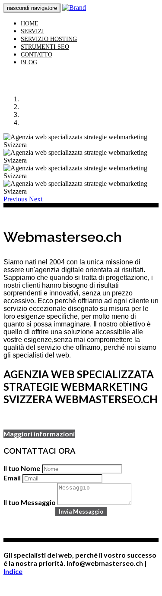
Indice (12, 571)
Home (29, 23)
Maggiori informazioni (39, 434)
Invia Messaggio (81, 511)
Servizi (32, 31)
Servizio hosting (49, 39)
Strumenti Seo (45, 47)
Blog (29, 62)
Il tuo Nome (21, 468)
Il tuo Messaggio (29, 502)
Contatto (36, 54)
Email (12, 478)
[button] (16, 199)
